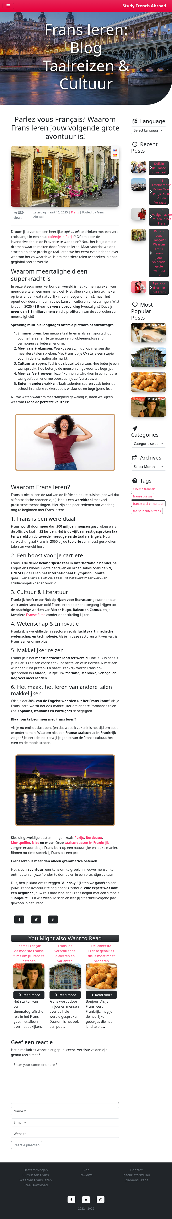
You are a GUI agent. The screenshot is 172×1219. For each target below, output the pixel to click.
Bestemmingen (36, 1170)
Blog (86, 1170)
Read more (31, 995)
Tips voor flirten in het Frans (159, 287)
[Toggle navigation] (8, 6)
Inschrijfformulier (136, 1175)
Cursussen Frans (35, 1175)
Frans (75, 212)
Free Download (36, 1185)
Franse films (35, 614)
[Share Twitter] (36, 920)
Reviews (86, 1175)
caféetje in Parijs (61, 236)
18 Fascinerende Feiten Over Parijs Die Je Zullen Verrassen (161, 191)
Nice (35, 842)
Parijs (79, 837)
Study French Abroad (144, 6)
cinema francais (144, 489)
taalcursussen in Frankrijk (87, 842)
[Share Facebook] (19, 920)
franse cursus (142, 496)
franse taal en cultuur (148, 504)
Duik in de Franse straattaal (159, 167)
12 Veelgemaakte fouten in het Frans (162, 216)
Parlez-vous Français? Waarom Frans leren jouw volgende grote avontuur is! (158, 253)
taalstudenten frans (147, 511)
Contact (136, 1170)
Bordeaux (94, 837)
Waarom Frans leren (36, 1180)
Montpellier (20, 842)
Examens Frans (136, 1180)
